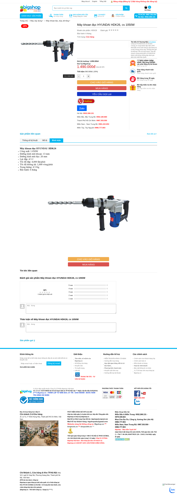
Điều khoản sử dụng (140, 363)
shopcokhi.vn (86, 427)
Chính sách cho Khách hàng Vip (144, 358)
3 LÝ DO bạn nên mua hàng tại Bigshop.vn (144, 372)
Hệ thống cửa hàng (81, 363)
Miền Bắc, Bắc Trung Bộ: (92, 117)
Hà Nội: (85, 113)
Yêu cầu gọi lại (101, 94)
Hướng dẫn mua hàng (111, 361)
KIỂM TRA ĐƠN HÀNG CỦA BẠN (115, 358)
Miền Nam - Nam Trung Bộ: (93, 124)
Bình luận (56, 140)
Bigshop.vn (99, 424)
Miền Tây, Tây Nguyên (91, 128)
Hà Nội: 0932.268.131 (146, 17)
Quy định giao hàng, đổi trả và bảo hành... (114, 364)
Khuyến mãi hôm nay (111, 370)
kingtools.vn (72, 427)
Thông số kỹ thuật (29, 140)
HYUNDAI (152, 42)
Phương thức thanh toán (112, 368)
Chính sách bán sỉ (140, 361)
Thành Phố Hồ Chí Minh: (92, 120)
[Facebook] (137, 396)
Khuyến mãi (79, 366)
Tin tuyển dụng (80, 368)
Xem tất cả (151, 134)
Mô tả (44, 140)
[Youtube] (144, 396)
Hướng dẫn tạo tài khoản (112, 373)
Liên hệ (77, 370)
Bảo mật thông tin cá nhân (142, 368)
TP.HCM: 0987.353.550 (147, 14)
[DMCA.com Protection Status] (122, 440)
